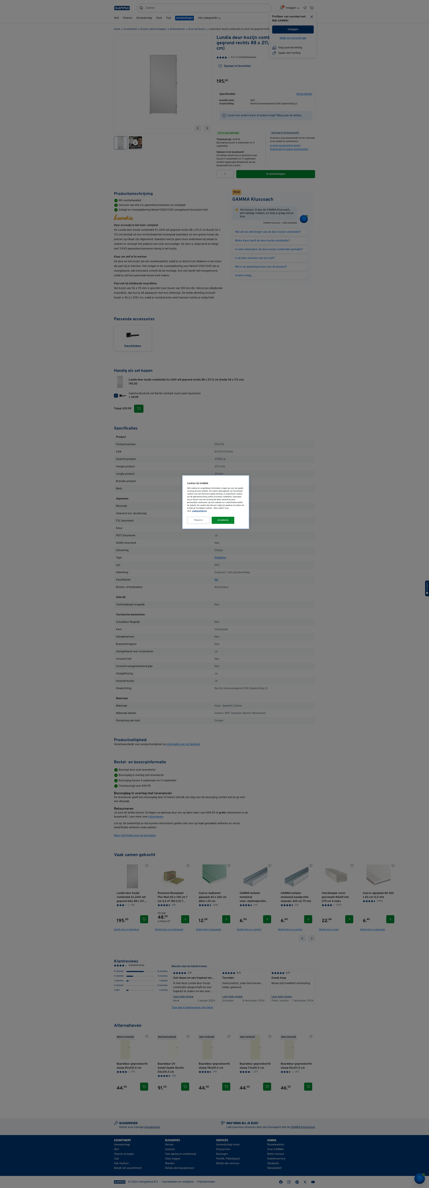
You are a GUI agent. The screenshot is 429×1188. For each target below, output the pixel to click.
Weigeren (198, 520)
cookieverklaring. (199, 511)
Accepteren (223, 520)
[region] (215, 502)
